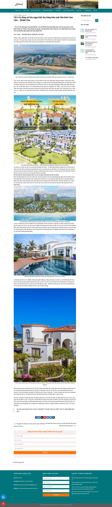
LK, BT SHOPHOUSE (68, 10)
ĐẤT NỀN (58, 10)
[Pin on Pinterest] (45, 417)
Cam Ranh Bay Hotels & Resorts (50, 29)
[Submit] (96, 20)
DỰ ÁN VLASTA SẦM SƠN (90, 36)
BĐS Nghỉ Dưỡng (48, 10)
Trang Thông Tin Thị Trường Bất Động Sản (61, 505)
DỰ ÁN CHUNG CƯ (35, 10)
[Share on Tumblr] (53, 417)
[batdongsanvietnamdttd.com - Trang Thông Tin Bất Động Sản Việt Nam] (19, 4)
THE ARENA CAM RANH (91, 57)
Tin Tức (24, 15)
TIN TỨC (79, 10)
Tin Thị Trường (18, 15)
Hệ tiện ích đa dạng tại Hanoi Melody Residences (91, 43)
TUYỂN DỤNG (87, 10)
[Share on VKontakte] (47, 417)
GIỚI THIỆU (26, 10)
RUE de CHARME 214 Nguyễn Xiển (91, 30)
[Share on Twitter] (39, 417)
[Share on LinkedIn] (50, 417)
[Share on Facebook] (36, 417)
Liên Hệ (95, 10)
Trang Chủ (18, 10)
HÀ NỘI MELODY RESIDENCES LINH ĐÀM (90, 51)
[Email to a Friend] (42, 417)
